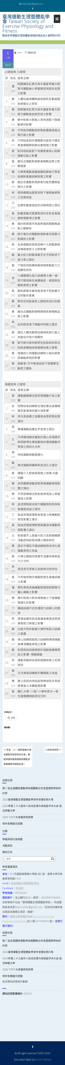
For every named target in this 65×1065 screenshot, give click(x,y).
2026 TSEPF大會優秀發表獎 (17, 817)
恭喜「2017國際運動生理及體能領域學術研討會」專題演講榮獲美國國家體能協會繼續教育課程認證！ (17, 756)
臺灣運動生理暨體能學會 (25, 883)
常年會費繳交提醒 (12, 823)
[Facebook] (32, 8)
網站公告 (32, 52)
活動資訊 (7, 845)
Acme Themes (43, 1059)
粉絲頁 (19, 888)
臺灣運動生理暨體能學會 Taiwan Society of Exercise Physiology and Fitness (27, 23)
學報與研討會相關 (12, 839)
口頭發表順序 (52, 749)
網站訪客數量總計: (13, 993)
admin (19, 52)
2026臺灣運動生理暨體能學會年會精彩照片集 (27, 799)
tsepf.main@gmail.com (32, 3)
